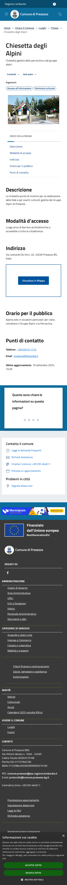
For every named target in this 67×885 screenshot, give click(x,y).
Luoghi (42, 28)
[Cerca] (60, 14)
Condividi (11, 74)
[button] (33, 879)
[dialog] (33, 858)
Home (7, 28)
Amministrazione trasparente (23, 831)
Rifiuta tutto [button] (33, 873)
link (4, 858)
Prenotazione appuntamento (23, 800)
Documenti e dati (16, 619)
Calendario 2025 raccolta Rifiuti (25, 712)
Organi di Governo (17, 588)
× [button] (63, 836)
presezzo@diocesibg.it (26, 356)
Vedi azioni (28, 74)
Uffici (10, 598)
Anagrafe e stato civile (19, 635)
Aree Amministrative (19, 593)
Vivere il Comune (25, 28)
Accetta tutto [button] (33, 865)
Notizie (11, 697)
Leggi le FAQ (14, 810)
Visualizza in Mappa (33, 281)
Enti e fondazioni (16, 603)
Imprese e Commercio (19, 640)
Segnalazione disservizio (20, 805)
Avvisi (10, 707)
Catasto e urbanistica (19, 645)
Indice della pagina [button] (21, 136)
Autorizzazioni (21, 677)
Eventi (11, 732)
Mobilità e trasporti (18, 651)
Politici (11, 609)
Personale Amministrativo (21, 614)
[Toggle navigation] (6, 14)
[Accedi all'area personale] (54, 4)
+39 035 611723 (26, 349)
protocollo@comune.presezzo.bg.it (29, 777)
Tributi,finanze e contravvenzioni (31, 666)
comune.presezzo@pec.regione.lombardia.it (32, 773)
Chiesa (54, 28)
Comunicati (13, 702)
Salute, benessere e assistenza (30, 672)
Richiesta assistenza (18, 816)
